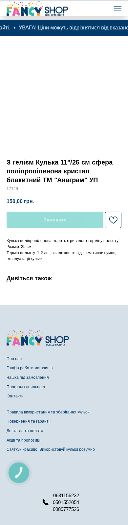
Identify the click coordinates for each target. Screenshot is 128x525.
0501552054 (66, 502)
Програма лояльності (27, 387)
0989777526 (66, 509)
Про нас (14, 359)
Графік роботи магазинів (30, 368)
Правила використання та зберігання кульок (48, 412)
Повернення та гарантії (29, 421)
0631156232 (66, 495)
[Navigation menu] (117, 8)
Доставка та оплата (25, 431)
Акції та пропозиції (24, 440)
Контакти (15, 396)
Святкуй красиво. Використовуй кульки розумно (51, 449)
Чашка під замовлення (28, 377)
